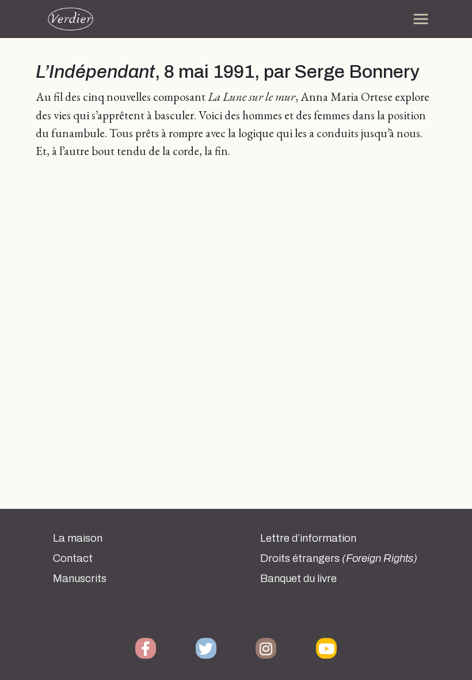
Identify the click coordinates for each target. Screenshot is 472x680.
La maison (77, 538)
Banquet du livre (298, 578)
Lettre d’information (308, 538)
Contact (73, 558)
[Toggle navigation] (420, 19)
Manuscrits (79, 578)
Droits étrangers (338, 558)
